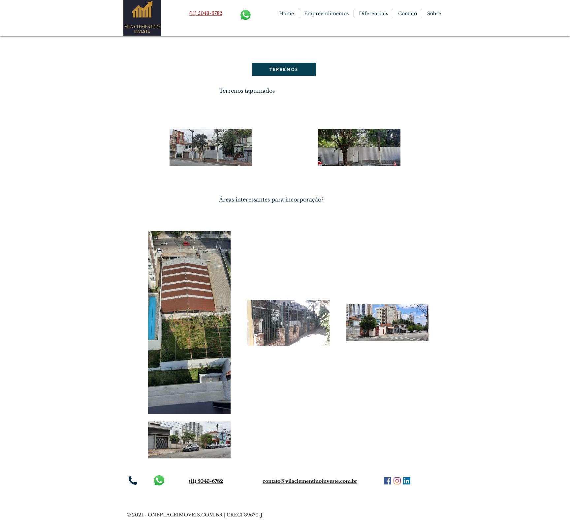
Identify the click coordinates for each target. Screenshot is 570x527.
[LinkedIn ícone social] (406, 480)
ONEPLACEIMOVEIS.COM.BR (186, 515)
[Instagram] (397, 480)
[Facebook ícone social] (387, 480)
